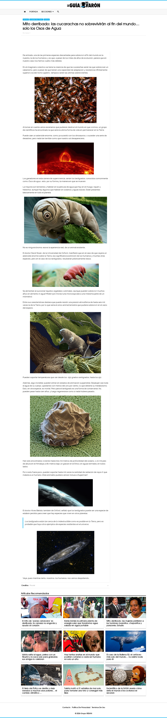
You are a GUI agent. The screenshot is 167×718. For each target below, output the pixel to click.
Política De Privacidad (81, 707)
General (25, 19)
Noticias (46, 19)
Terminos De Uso (98, 707)
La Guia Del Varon (83, 5)
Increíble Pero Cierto (36, 19)
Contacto (66, 707)
